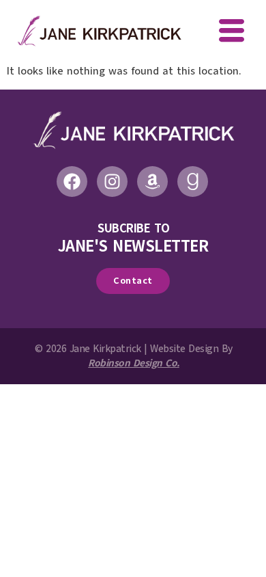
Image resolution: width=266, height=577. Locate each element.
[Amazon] (152, 181)
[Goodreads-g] (192, 181)
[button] (231, 32)
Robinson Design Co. (133, 363)
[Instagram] (112, 181)
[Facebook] (72, 181)
